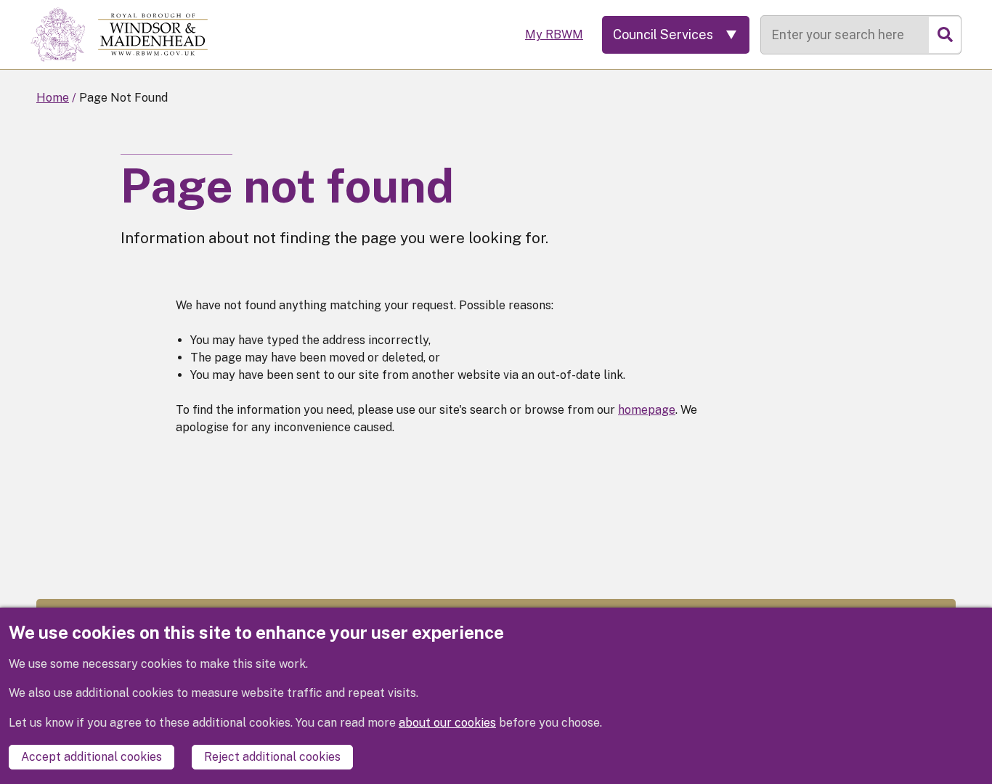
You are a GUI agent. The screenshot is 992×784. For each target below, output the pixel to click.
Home (52, 98)
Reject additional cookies (272, 757)
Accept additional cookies (91, 757)
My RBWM (554, 34)
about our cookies (447, 723)
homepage (646, 410)
